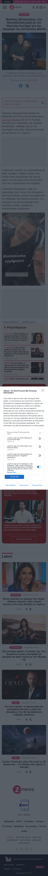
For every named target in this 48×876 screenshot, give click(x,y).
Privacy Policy (37, 485)
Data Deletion (11, 485)
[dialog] (24, 438)
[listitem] (24, 433)
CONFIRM (14, 477)
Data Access (24, 485)
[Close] (43, 391)
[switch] (39, 438)
